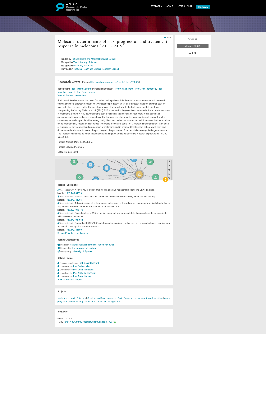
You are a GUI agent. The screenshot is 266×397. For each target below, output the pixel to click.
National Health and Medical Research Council (94, 59)
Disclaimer (14, 345)
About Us (13, 335)
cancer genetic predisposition (148, 298)
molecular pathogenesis (108, 301)
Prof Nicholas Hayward (84, 273)
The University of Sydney (85, 62)
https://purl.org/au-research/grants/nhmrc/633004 (114, 82)
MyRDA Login (184, 6)
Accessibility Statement (20, 367)
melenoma (90, 301)
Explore (156, 6)
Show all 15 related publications (72, 233)
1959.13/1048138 (74, 209)
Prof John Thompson (145, 88)
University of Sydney (83, 65)
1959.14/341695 (73, 193)
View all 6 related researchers (71, 95)
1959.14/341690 (73, 229)
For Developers (16, 349)
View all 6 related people (69, 279)
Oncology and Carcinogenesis (102, 298)
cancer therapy (76, 301)
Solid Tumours (125, 298)
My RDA (12, 339)
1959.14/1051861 (74, 219)
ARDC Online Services (19, 352)
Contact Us (14, 342)
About (169, 6)
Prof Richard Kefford (81, 88)
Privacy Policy (15, 363)
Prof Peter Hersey (86, 92)
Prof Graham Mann (124, 88)
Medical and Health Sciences (71, 298)
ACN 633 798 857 (8, 372)
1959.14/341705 (73, 199)
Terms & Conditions (18, 360)
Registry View (15, 355)
